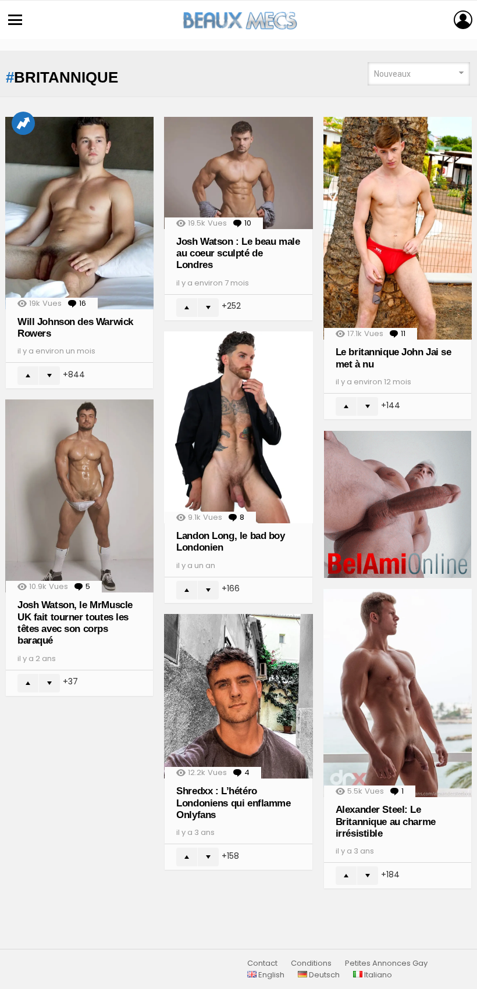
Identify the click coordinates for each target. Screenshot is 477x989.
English (270, 975)
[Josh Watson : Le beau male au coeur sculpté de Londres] (238, 172)
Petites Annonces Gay (386, 963)
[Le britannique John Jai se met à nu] (397, 228)
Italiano (377, 975)
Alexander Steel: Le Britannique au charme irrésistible (386, 821)
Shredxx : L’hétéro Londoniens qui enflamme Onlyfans (233, 803)
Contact (262, 963)
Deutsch (323, 975)
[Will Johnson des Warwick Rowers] (79, 213)
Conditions (311, 963)
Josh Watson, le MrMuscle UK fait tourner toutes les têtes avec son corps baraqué (75, 622)
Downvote (49, 375)
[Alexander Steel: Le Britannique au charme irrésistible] (397, 693)
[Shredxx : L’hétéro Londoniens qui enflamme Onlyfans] (238, 696)
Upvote (27, 375)
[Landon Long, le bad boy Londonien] (238, 427)
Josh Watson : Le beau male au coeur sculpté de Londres (238, 253)
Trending (23, 123)
